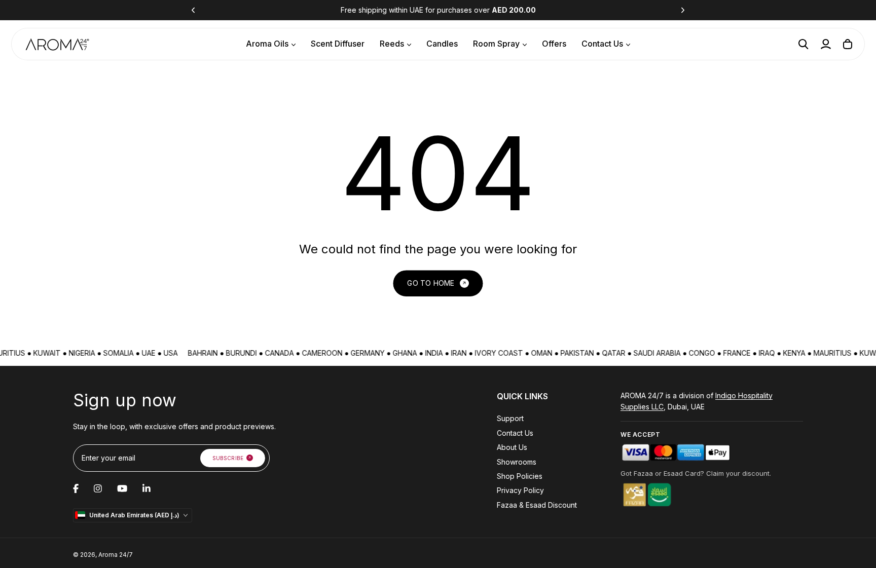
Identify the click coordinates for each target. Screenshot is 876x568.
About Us (512, 447)
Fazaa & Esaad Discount (537, 505)
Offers (554, 44)
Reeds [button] (392, 44)
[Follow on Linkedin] (146, 488)
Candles (442, 44)
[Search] (803, 44)
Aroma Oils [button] (267, 44)
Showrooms (516, 462)
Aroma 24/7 (115, 554)
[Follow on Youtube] (122, 488)
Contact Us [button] (602, 44)
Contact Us (515, 433)
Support (510, 418)
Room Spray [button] (496, 44)
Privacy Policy (520, 490)
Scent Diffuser (337, 44)
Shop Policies (519, 476)
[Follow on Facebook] (76, 488)
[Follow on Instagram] (98, 488)
